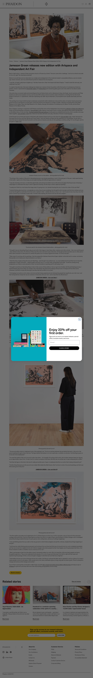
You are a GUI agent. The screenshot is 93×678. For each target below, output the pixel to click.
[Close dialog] (79, 319)
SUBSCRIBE (64, 348)
